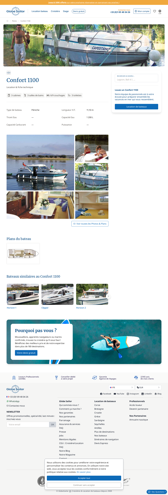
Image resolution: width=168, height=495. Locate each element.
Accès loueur (135, 405)
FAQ (61, 427)
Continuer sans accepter (84, 485)
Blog (159, 393)
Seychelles (99, 424)
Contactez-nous (17, 405)
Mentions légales (67, 439)
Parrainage (64, 420)
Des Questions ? (159, 492)
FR (114, 387)
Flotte (14, 21)
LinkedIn (148, 393)
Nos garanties (66, 412)
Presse (62, 431)
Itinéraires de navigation (106, 439)
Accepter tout (84, 478)
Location (79, 443)
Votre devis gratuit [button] (26, 352)
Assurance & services (69, 424)
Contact (63, 458)
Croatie (98, 412)
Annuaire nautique (138, 419)
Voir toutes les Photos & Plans (91, 223)
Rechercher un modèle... (126, 76)
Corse (97, 405)
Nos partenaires (67, 416)
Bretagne (99, 408)
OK (52, 424)
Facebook (107, 393)
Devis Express (101, 443)
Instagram (134, 393)
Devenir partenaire (138, 408)
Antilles (98, 427)
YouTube (120, 393)
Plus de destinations (104, 431)
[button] (39, 11)
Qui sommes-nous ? (69, 405)
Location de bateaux (137, 106)
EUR (141, 387)
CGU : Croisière (66, 443)
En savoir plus (84, 472)
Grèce (97, 416)
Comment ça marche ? (70, 408)
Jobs (61, 435)
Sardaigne (99, 420)
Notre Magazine (67, 454)
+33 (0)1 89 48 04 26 (18, 396)
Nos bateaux (100, 435)
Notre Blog (64, 450)
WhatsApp (14, 401)
